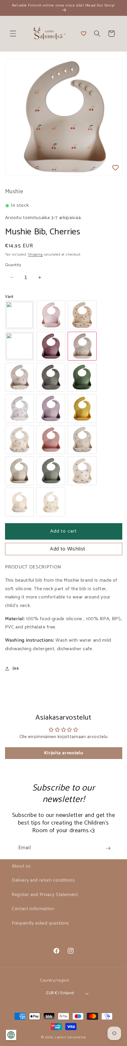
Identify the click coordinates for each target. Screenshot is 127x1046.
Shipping (35, 254)
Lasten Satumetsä (70, 1037)
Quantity (13, 265)
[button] (13, 33)
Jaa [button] (15, 668)
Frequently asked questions (40, 923)
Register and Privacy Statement (45, 894)
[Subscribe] (108, 848)
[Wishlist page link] (83, 33)
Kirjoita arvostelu (63, 753)
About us (21, 866)
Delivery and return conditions (43, 880)
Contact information (33, 908)
